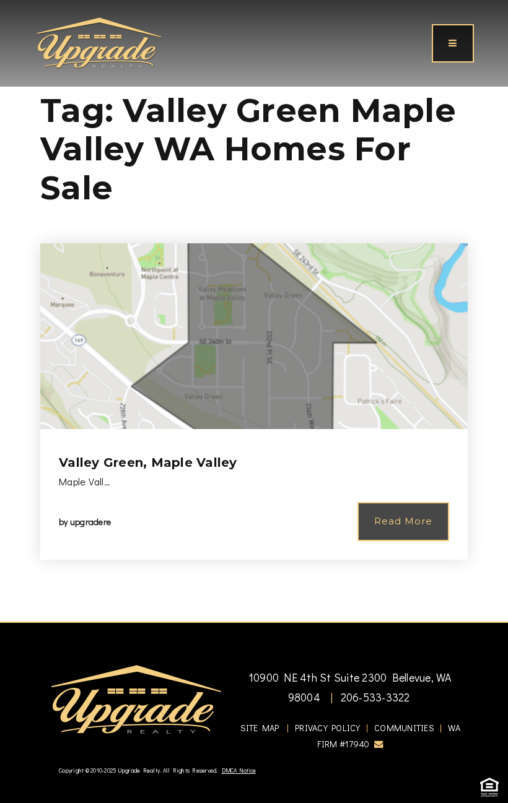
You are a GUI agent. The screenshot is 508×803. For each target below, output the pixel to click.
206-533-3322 (373, 697)
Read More (403, 521)
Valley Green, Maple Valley (148, 462)
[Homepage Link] (99, 41)
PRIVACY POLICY (328, 728)
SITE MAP (259, 728)
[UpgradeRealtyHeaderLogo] (136, 698)
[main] (254, 311)
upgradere (90, 521)
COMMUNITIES (404, 728)
